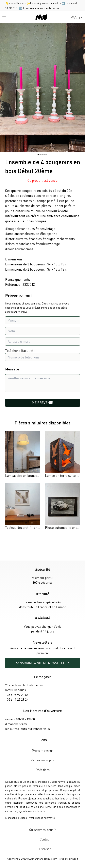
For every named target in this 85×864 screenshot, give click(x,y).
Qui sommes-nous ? (42, 830)
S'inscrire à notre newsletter (42, 663)
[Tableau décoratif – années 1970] (22, 506)
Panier (76, 17)
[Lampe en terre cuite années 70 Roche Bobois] (62, 454)
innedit (74, 858)
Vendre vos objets (42, 760)
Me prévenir (42, 402)
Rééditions (43, 770)
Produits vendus (42, 750)
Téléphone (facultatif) (21, 350)
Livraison (45, 849)
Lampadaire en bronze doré (24, 475)
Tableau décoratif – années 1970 (28, 527)
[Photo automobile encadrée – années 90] (62, 506)
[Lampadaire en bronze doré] (22, 454)
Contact (45, 839)
